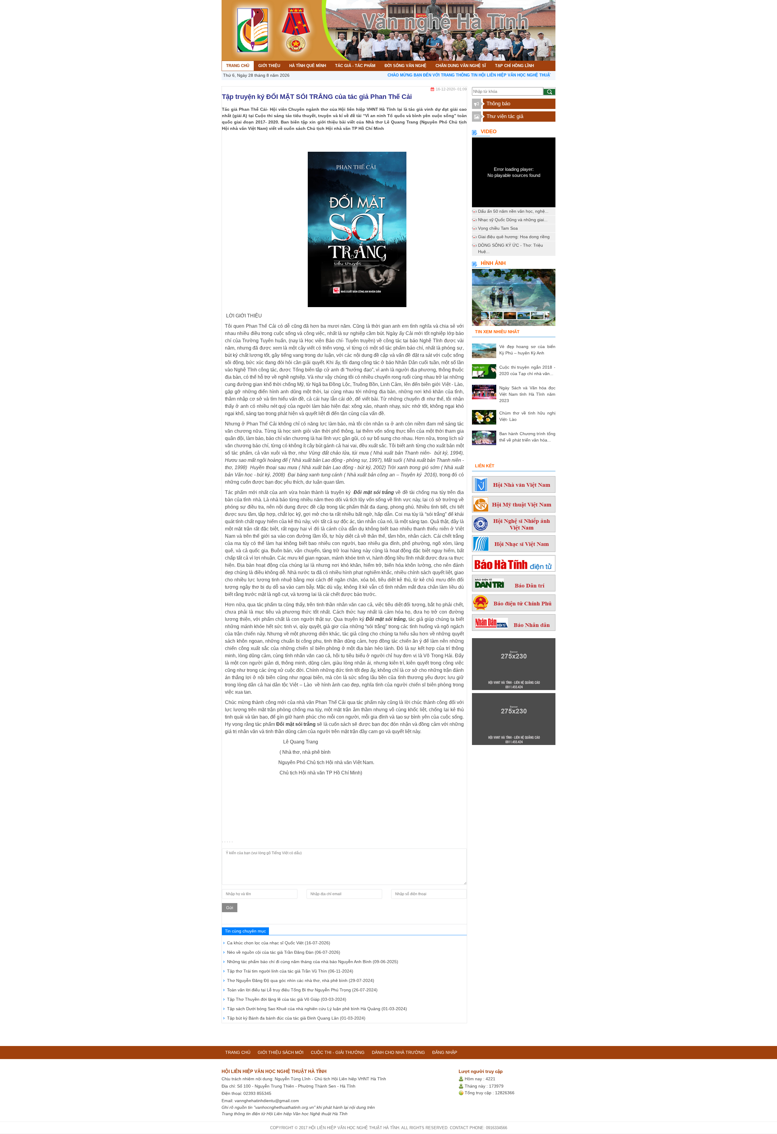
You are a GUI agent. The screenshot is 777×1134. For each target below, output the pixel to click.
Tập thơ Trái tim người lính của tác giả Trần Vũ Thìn (290, 971)
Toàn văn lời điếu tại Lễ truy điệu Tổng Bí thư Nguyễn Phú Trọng (302, 989)
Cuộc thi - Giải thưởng (338, 1052)
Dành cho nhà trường (398, 1052)
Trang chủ (237, 1052)
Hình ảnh (493, 263)
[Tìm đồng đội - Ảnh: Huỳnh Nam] (513, 299)
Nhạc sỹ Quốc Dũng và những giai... (513, 219)
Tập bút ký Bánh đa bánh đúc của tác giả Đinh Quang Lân (296, 1018)
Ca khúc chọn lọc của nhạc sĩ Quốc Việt (278, 942)
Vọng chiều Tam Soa (498, 228)
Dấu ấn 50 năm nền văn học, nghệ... (513, 211)
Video (489, 131)
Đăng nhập (444, 1052)
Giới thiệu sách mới (281, 1052)
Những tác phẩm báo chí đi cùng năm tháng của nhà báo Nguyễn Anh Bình (312, 961)
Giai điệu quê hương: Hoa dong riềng (514, 236)
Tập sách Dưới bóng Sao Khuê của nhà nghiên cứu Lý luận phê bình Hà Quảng (317, 1008)
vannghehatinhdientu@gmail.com (267, 1100)
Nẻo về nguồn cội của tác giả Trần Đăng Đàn (283, 952)
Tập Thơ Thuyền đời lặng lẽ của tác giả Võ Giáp (286, 999)
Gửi (229, 907)
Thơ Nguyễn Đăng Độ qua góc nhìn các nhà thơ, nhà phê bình (300, 980)
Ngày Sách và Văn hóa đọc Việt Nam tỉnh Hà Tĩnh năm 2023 (527, 394)
